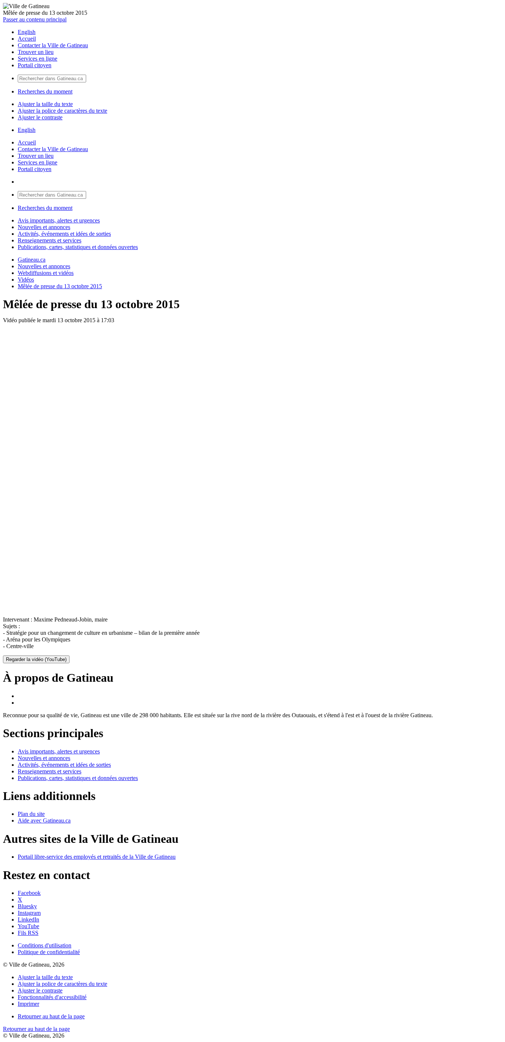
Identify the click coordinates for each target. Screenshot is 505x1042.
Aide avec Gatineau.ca (44, 820)
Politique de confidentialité (49, 952)
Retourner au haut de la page (51, 1016)
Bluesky (27, 906)
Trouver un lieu (36, 52)
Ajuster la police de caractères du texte (62, 111)
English (26, 32)
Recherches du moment (45, 91)
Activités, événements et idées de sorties (64, 234)
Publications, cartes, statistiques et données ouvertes (78, 247)
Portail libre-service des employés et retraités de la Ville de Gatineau (97, 857)
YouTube (28, 926)
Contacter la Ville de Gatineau (53, 45)
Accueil (27, 38)
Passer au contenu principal (35, 19)
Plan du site (31, 814)
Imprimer (28, 1004)
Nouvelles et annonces (44, 227)
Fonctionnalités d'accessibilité (52, 997)
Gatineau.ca (31, 259)
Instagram (29, 913)
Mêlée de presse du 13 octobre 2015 (60, 286)
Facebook (29, 893)
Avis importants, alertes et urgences (59, 220)
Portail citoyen (34, 65)
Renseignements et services (49, 240)
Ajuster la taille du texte (45, 104)
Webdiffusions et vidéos (46, 273)
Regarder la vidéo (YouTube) (36, 659)
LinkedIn (28, 919)
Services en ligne (37, 58)
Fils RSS (28, 933)
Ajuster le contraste (40, 117)
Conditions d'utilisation (44, 945)
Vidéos (26, 279)
